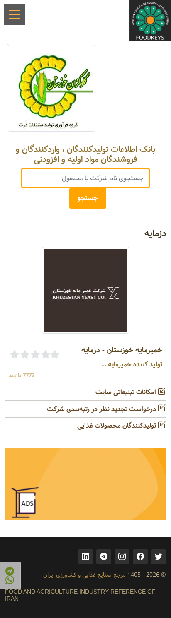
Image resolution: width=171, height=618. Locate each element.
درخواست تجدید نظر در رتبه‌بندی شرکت (102, 409)
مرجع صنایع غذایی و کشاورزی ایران (84, 575)
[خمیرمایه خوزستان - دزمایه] (85, 290)
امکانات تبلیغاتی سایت (126, 392)
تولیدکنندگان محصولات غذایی (117, 426)
